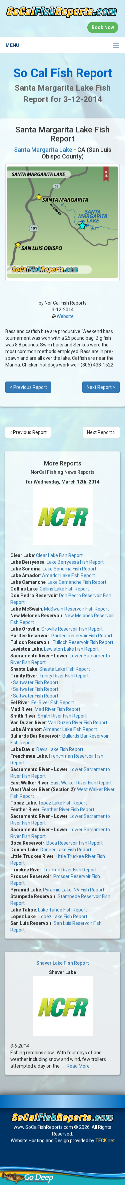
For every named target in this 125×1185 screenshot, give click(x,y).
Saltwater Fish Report (35, 682)
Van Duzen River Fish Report (77, 722)
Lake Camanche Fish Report (77, 582)
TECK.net (105, 1140)
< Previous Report (28, 387)
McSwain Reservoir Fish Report (76, 609)
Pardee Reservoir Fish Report (81, 635)
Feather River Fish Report (68, 809)
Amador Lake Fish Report (68, 575)
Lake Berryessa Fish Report (75, 562)
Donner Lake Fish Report (65, 849)
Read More (78, 1066)
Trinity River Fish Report (64, 675)
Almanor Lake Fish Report (70, 729)
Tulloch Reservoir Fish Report (83, 642)
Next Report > (101, 387)
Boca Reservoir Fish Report (74, 843)
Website (65, 316)
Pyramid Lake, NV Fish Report (73, 889)
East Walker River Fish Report (81, 782)
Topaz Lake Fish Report (62, 802)
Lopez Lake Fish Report (63, 916)
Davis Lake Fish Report (59, 749)
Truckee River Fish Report (70, 869)
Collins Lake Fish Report (64, 588)
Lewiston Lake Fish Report (71, 649)
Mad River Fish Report (57, 709)
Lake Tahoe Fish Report (62, 909)
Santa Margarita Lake (43, 149)
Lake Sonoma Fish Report (69, 568)
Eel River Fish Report (52, 702)
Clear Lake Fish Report (59, 555)
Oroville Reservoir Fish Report (72, 629)
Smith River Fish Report (62, 716)
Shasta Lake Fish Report (64, 669)
